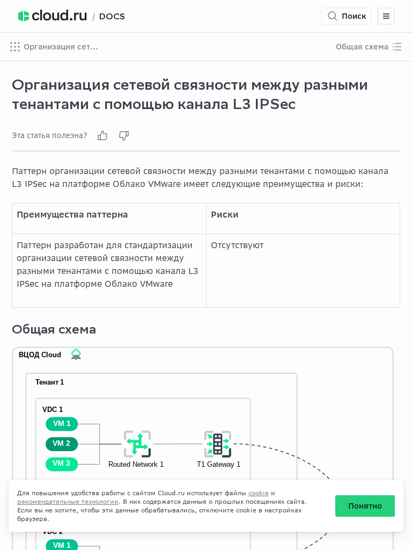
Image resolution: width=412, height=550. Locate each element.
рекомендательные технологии (68, 501)
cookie (258, 493)
